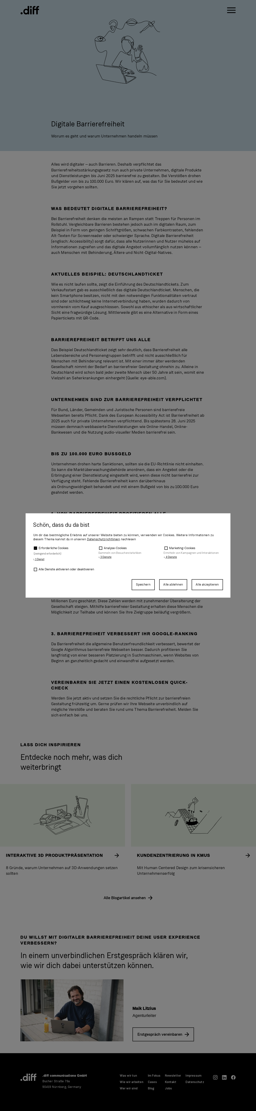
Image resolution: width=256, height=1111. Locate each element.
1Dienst (38, 559)
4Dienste (170, 557)
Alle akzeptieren (207, 584)
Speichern (143, 584)
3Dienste (105, 557)
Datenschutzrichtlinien (103, 539)
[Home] (29, 10)
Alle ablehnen (173, 584)
